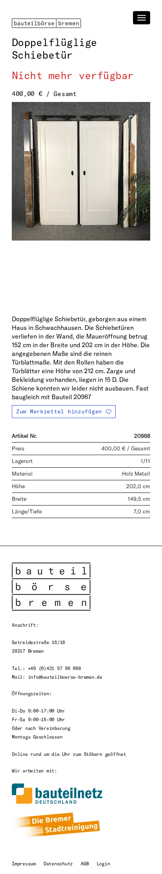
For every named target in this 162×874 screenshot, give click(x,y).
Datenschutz (58, 863)
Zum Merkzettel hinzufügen (59, 411)
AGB (84, 863)
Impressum (24, 863)
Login (103, 863)
